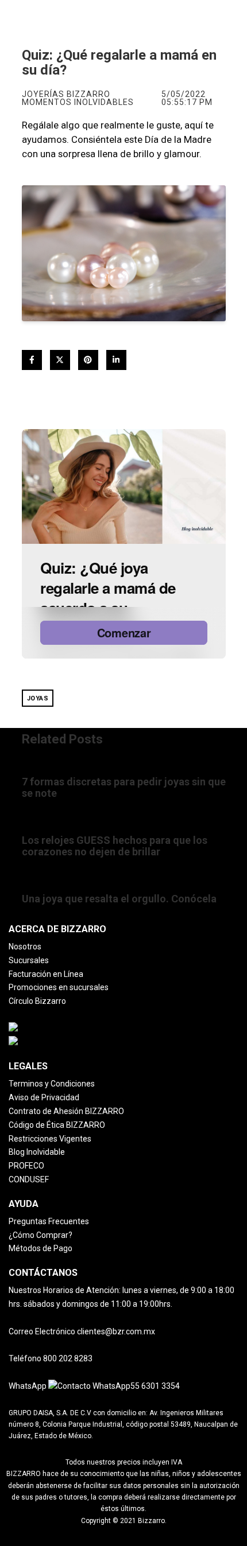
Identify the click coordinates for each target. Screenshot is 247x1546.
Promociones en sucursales (59, 987)
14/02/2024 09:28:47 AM (63, 886)
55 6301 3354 (155, 1386)
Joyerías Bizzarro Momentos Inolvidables (78, 98)
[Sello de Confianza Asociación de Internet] (88, 1028)
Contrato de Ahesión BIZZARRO (66, 1111)
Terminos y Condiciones (52, 1083)
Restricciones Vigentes (50, 1138)
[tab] (123, 929)
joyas (38, 698)
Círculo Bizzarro (37, 1001)
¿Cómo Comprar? (40, 1235)
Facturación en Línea (46, 974)
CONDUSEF (29, 1179)
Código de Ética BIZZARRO (57, 1125)
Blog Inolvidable (37, 1151)
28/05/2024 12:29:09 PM (62, 770)
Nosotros (25, 946)
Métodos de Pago (40, 1248)
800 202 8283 (67, 1358)
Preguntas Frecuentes (49, 1221)
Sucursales (29, 960)
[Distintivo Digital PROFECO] (61, 1042)
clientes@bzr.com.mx (116, 1331)
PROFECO (26, 1165)
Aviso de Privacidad (44, 1097)
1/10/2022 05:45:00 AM (61, 828)
